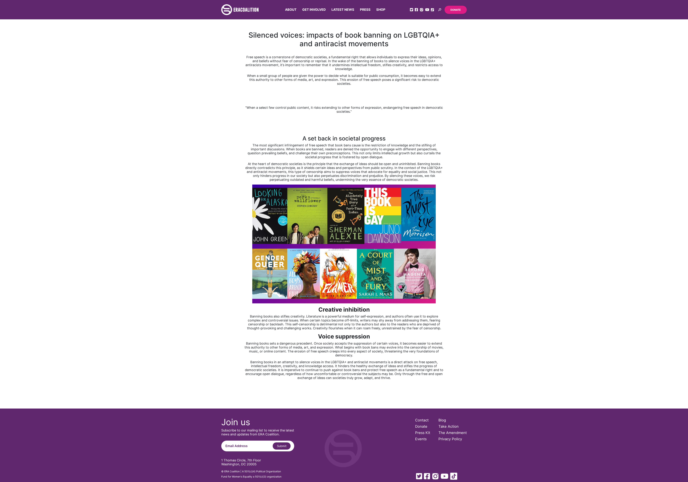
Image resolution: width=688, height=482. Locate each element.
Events (421, 439)
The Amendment (452, 433)
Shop (380, 9)
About (291, 9)
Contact (422, 420)
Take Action (448, 426)
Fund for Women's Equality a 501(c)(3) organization (251, 476)
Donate (455, 9)
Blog (442, 420)
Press (365, 9)
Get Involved (314, 9)
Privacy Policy (450, 439)
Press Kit (422, 433)
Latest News (342, 9)
